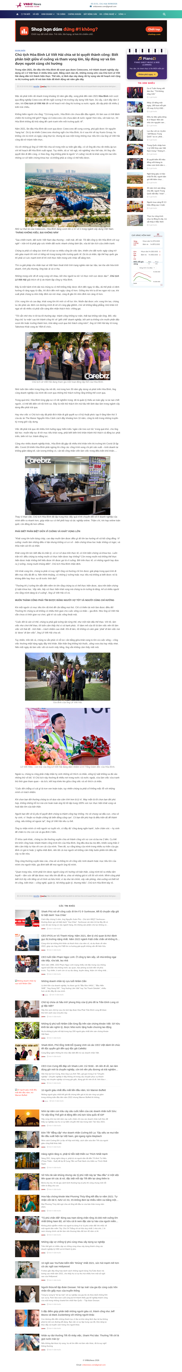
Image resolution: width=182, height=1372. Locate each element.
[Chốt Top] (91, 31)
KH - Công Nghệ (107, 14)
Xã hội (36, 14)
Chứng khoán (74, 14)
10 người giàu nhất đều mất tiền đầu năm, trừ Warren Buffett (73, 1090)
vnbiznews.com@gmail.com (104, 6)
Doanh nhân (20, 50)
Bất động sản (90, 14)
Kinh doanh (46, 14)
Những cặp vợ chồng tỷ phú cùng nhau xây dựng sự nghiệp (73, 1242)
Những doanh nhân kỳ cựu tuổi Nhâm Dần (63, 981)
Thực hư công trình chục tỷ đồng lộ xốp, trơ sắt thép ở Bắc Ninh (157, 219)
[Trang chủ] (17, 14)
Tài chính (61, 14)
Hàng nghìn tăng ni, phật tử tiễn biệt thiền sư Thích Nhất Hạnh (74, 1154)
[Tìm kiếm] (164, 14)
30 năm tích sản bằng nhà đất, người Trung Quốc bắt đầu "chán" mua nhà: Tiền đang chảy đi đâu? (156, 193)
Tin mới (26, 14)
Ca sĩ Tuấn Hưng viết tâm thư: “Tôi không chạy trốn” (156, 91)
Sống (121, 14)
